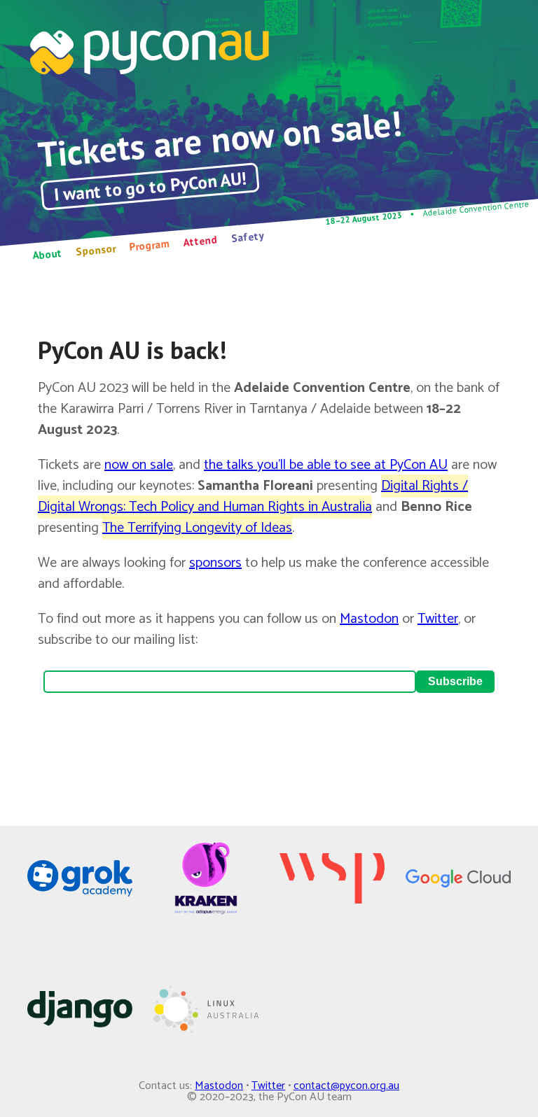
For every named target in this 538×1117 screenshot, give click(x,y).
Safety (247, 237)
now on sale (138, 465)
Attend (200, 240)
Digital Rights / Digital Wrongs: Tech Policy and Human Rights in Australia (253, 497)
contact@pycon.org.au (346, 1085)
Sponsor (95, 249)
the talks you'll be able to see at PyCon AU (326, 465)
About (47, 254)
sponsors (215, 563)
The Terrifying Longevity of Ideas (197, 528)
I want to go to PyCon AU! (150, 186)
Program (149, 245)
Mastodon (369, 619)
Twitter (438, 619)
